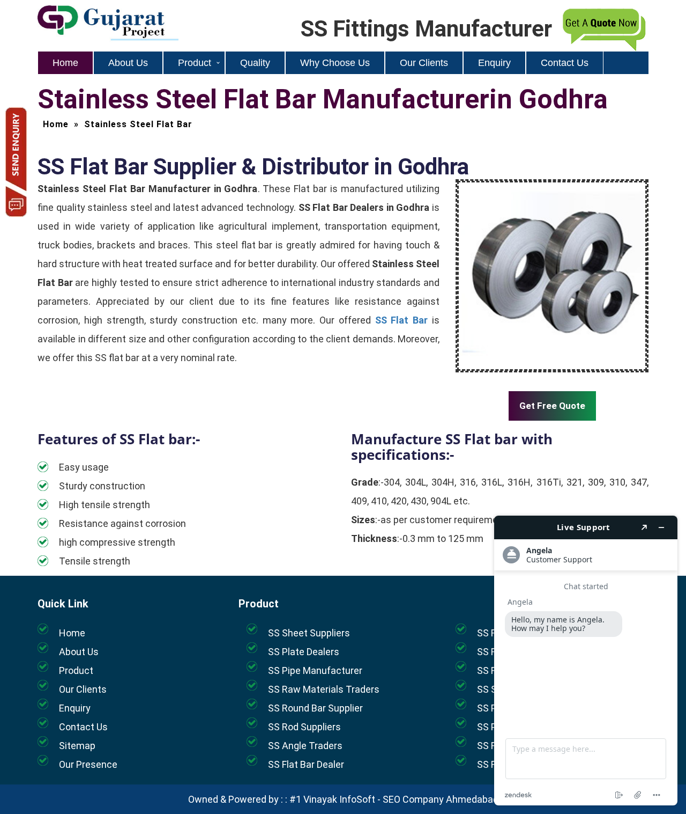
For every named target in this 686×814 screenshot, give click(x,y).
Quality (255, 62)
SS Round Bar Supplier (315, 708)
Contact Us (564, 62)
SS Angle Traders (305, 745)
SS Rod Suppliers (304, 726)
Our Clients (424, 62)
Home (65, 62)
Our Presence (88, 764)
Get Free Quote (552, 405)
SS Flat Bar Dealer (306, 764)
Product (194, 62)
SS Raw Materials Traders (323, 689)
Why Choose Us (335, 62)
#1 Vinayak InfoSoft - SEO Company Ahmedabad (393, 799)
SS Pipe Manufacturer (315, 670)
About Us (128, 62)
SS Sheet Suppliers (309, 633)
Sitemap (77, 745)
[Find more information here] (586, 660)
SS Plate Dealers (303, 651)
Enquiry (494, 62)
